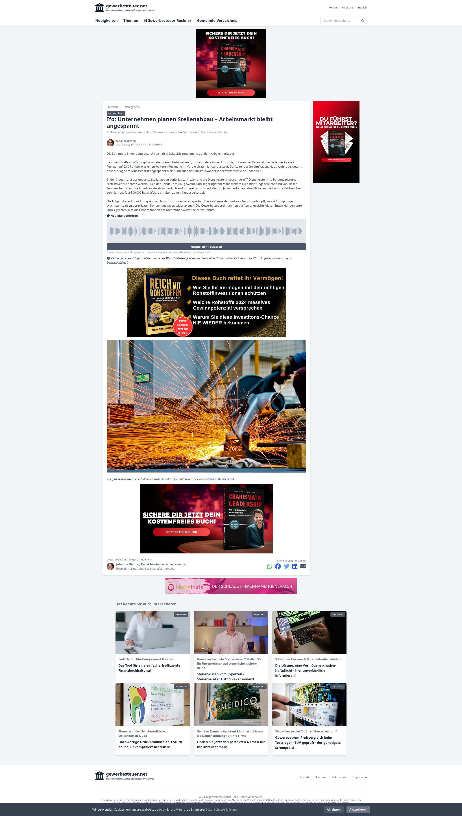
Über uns (347, 7)
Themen (130, 20)
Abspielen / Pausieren (206, 247)
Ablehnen (334, 809)
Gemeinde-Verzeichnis (217, 20)
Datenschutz (339, 777)
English (362, 7)
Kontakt (333, 7)
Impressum (360, 777)
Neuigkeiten (106, 20)
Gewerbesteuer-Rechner (169, 20)
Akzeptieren (358, 809)
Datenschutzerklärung (221, 809)
